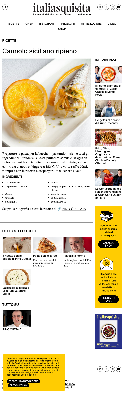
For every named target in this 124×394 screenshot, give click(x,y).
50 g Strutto (11, 201)
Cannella (9, 197)
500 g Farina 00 (58, 201)
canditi (54, 182)
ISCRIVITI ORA (109, 299)
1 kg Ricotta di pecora (16, 186)
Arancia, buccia (58, 194)
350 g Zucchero (59, 197)
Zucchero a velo (13, 182)
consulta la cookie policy (27, 368)
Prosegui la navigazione (23, 381)
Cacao (8, 194)
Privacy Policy (18, 385)
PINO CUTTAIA (74, 209)
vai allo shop (108, 244)
